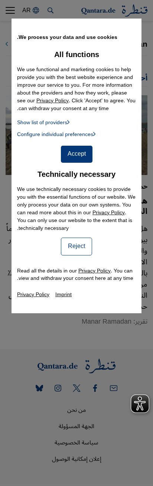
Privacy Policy (108, 212)
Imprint (63, 294)
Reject (76, 246)
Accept (77, 154)
